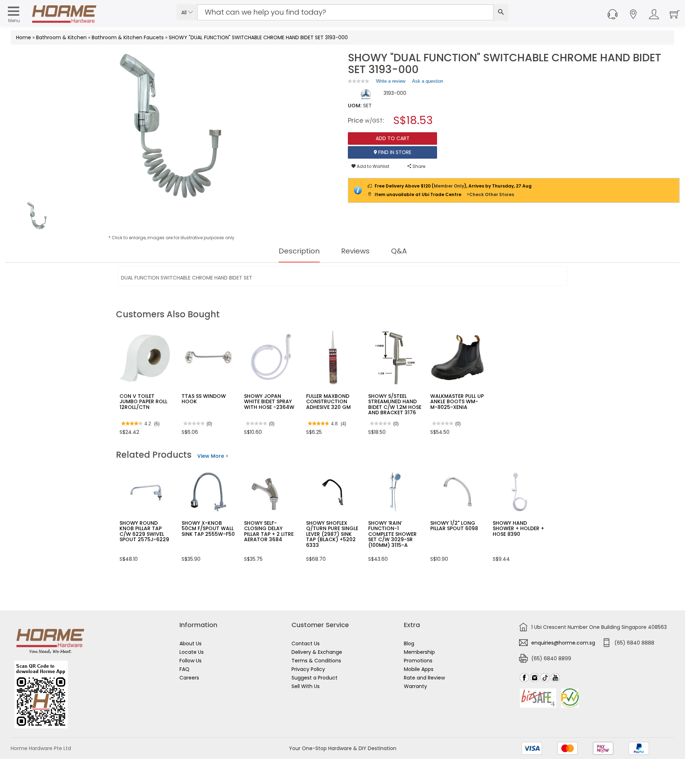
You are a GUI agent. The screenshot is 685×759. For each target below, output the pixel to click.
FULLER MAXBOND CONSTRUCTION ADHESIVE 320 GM (328, 402)
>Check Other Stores (490, 194)
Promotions (418, 660)
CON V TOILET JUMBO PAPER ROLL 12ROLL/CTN (143, 402)
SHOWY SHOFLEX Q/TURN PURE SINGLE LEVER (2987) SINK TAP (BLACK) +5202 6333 (332, 534)
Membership (419, 652)
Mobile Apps (418, 669)
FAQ (184, 669)
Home (23, 37)
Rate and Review (424, 677)
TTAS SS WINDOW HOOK (204, 399)
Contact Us (305, 643)
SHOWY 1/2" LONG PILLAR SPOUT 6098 (454, 525)
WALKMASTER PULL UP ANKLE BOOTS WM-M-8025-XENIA (457, 402)
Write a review (390, 82)
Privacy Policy (308, 669)
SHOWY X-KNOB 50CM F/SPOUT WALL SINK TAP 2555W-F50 (208, 528)
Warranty (415, 686)
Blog (409, 643)
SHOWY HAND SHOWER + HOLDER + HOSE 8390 (518, 528)
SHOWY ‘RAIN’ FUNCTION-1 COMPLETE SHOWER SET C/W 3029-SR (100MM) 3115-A (392, 534)
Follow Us (190, 660)
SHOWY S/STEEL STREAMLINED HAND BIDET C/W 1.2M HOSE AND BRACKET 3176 (394, 404)
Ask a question (427, 81)
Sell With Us (305, 686)
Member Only (449, 186)
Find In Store (394, 152)
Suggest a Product (314, 677)
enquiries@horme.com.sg (563, 642)
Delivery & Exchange (316, 652)
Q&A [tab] (399, 251)
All (184, 12)
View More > (212, 456)
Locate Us (191, 652)
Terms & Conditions (316, 660)
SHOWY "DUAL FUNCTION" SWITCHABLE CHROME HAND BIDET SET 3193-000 (258, 37)
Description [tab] (299, 251)
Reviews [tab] (355, 251)
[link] (358, 81)
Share (418, 166)
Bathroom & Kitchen (61, 37)
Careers (189, 677)
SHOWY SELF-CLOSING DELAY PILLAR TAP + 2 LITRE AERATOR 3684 (269, 531)
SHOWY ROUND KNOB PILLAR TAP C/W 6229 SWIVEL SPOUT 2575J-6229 (144, 531)
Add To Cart (393, 138)
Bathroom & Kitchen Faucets (128, 37)
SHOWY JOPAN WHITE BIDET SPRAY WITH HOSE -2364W (269, 402)
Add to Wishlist (372, 166)
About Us (190, 643)
